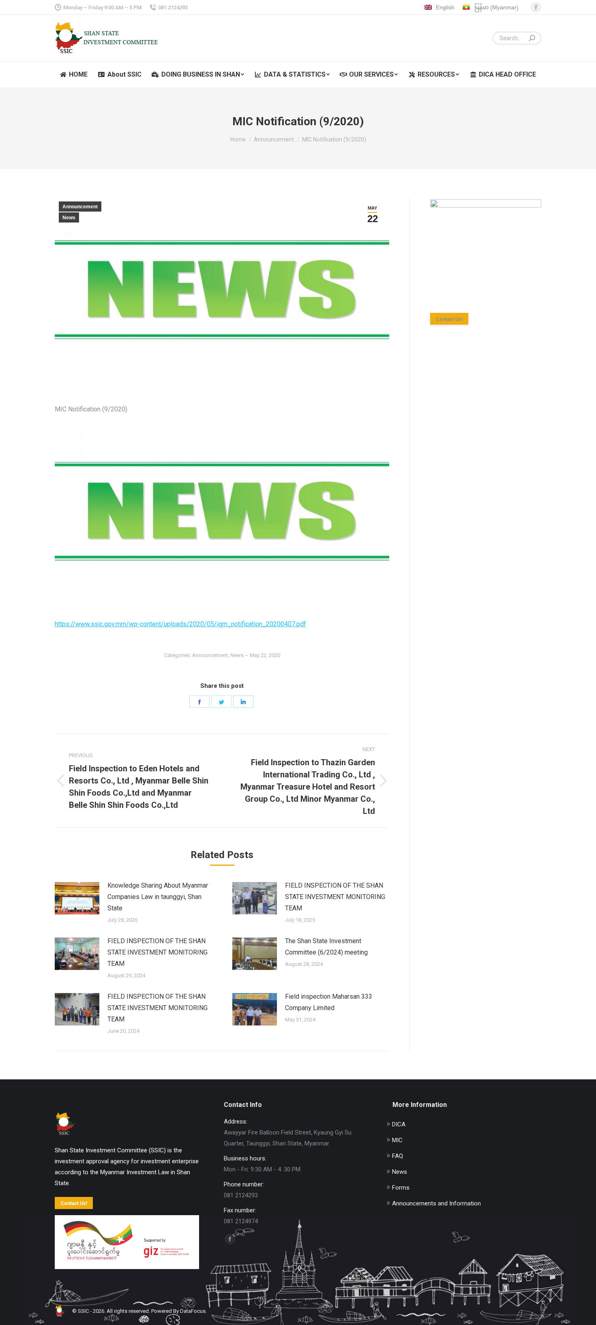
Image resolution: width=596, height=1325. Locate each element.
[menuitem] (73, 74)
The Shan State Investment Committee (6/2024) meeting (326, 946)
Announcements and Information (436, 1203)
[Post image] (77, 898)
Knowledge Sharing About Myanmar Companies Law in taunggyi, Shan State (157, 897)
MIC (397, 1140)
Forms (400, 1187)
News (68, 217)
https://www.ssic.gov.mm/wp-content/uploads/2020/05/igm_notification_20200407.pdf (180, 624)
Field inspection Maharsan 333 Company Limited (328, 1002)
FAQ (397, 1156)
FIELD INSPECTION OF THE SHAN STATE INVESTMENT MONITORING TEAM (335, 897)
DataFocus (193, 1311)
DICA (398, 1124)
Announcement (80, 207)
